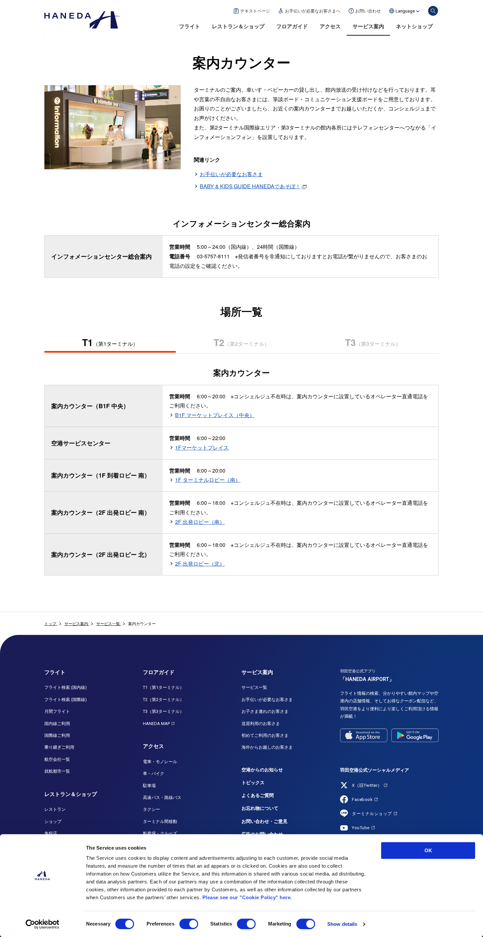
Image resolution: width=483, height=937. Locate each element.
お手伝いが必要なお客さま (231, 174)
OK (428, 850)
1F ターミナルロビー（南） (208, 479)
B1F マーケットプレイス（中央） (215, 415)
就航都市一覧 (57, 771)
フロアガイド (292, 26)
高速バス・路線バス (162, 797)
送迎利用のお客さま (261, 723)
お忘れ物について (260, 808)
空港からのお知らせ (262, 769)
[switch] (188, 924)
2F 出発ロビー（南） (200, 522)
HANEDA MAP (156, 723)
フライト (189, 26)
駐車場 (149, 785)
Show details (342, 924)
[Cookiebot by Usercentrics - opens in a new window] (42, 924)
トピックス (253, 782)
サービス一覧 (254, 687)
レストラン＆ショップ (238, 26)
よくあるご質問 (258, 795)
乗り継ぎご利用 (59, 747)
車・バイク (153, 773)
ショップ (52, 821)
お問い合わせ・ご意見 (265, 821)
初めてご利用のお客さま (265, 735)
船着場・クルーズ (160, 833)
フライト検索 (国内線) (65, 687)
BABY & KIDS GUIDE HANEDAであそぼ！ (250, 186)
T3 (373, 342)
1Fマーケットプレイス (202, 447)
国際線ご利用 (57, 735)
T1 (110, 342)
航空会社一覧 (57, 759)
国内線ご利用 (57, 723)
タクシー (151, 809)
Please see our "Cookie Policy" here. (247, 897)
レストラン (55, 809)
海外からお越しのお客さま (267, 747)
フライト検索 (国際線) (65, 699)
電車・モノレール (160, 761)
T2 (241, 342)
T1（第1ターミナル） (163, 687)
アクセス (330, 26)
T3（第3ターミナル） (163, 711)
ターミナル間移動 (160, 821)
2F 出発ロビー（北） (200, 563)
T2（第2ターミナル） (163, 699)
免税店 (50, 833)
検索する (433, 11)
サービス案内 (368, 26)
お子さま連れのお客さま (265, 711)
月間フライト (57, 711)
